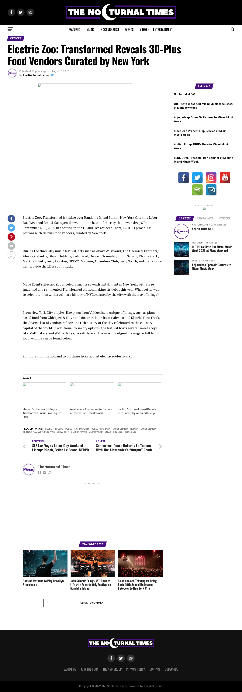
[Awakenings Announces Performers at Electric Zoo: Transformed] (92, 394)
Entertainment (163, 29)
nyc (108, 432)
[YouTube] (225, 177)
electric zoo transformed (110, 429)
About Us (70, 669)
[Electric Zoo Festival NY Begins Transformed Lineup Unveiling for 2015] (44, 394)
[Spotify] (197, 190)
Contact (155, 669)
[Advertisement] (93, 511)
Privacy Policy (135, 669)
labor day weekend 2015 (39, 432)
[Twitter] (197, 177)
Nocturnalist (110, 29)
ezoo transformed (143, 429)
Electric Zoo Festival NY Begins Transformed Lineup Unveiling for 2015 (42, 413)
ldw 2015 (63, 432)
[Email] (211, 190)
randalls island (125, 432)
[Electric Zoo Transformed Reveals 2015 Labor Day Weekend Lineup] (139, 394)
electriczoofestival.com (118, 356)
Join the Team (89, 669)
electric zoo (55, 429)
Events (129, 29)
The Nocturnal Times (36, 75)
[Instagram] (211, 177)
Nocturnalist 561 (184, 94)
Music (91, 29)
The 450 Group (112, 669)
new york (97, 432)
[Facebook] (183, 177)
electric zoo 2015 (78, 429)
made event (79, 432)
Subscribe (171, 669)
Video (143, 29)
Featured (74, 29)
